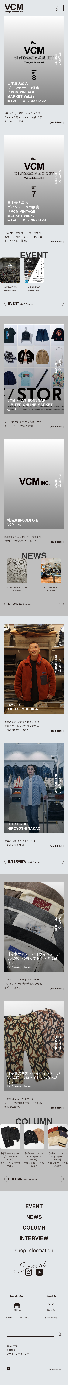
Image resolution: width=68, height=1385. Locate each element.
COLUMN (34, 1227)
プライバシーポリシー (18, 1354)
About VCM (12, 1346)
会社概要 (11, 1350)
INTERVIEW (34, 1238)
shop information (34, 1250)
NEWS (34, 1216)
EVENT (34, 1206)
